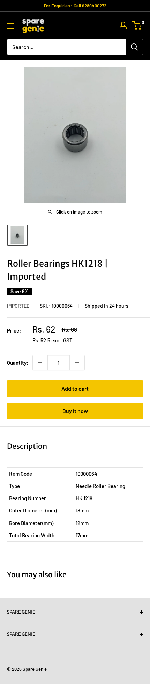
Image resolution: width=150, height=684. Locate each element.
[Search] (134, 47)
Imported (18, 306)
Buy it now (75, 410)
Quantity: (17, 363)
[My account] (123, 25)
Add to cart (75, 388)
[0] (137, 25)
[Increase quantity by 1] (77, 362)
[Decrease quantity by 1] (40, 362)
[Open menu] (10, 26)
